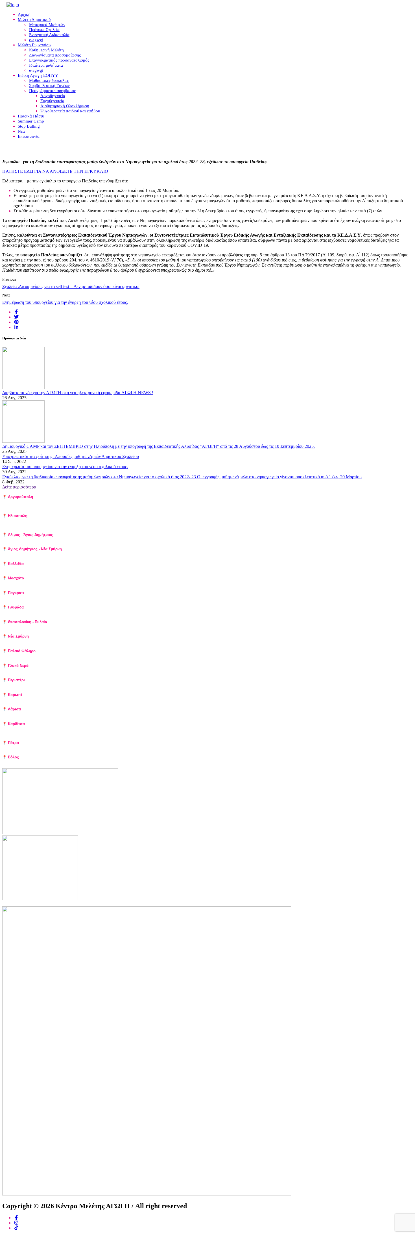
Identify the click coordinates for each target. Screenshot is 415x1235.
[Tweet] (16, 317)
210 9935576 (49, 520)
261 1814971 (33, 748)
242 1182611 (55, 762)
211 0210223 (80, 670)
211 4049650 (34, 598)
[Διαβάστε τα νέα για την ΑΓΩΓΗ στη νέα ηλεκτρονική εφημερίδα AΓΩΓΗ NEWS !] (23, 387)
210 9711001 (34, 525)
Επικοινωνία (29, 136)
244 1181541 (32, 729)
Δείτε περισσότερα (19, 487)
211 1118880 (55, 569)
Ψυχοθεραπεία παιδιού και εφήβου (70, 111)
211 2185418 (33, 506)
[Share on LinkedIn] (16, 327)
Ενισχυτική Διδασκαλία (49, 34)
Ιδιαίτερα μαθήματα (46, 65)
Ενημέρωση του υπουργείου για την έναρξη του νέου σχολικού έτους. (65, 302)
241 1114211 (44, 714)
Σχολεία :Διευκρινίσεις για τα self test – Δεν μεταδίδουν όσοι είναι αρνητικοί (70, 286)
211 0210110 (65, 656)
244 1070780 (68, 733)
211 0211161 (49, 685)
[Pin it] (16, 322)
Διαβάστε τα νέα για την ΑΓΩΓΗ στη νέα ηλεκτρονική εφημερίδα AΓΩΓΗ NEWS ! (77, 392)
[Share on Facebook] (16, 311)
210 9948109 (38, 539)
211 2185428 (51, 612)
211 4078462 (56, 502)
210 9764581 (29, 554)
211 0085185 (39, 583)
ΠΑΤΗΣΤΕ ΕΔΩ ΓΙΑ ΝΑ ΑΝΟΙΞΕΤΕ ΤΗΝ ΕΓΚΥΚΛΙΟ (55, 171)
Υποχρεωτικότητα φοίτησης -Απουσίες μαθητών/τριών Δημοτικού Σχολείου (70, 456)
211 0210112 (35, 700)
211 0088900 (63, 641)
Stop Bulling (29, 126)
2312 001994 (50, 627)
